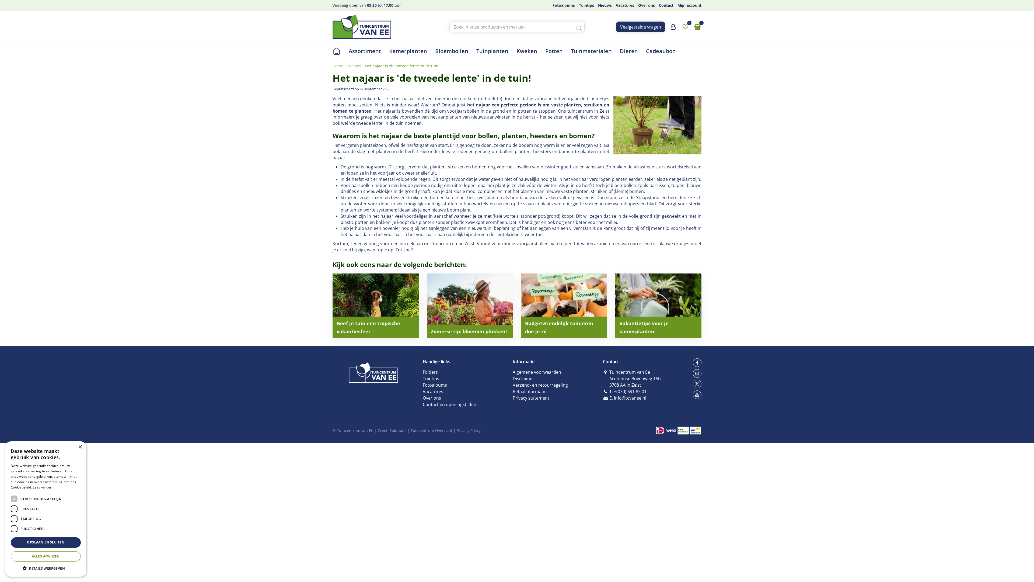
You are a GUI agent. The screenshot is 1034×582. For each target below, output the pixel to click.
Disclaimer (523, 379)
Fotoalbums (435, 385)
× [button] (80, 447)
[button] (46, 568)
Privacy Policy (469, 430)
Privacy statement (531, 398)
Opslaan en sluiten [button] (45, 542)
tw (697, 384)
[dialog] (45, 509)
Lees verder (42, 487)
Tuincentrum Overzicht (431, 430)
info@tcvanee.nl (630, 398)
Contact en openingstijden (449, 404)
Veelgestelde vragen (640, 27)
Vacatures (433, 391)
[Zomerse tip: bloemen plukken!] (470, 305)
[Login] (673, 29)
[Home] (337, 51)
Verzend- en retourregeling (540, 385)
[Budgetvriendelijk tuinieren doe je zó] (564, 305)
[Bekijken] (697, 27)
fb (697, 362)
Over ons (432, 398)
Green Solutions (392, 430)
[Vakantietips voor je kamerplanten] (658, 305)
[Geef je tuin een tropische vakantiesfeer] (376, 305)
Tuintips (431, 379)
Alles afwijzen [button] (46, 556)
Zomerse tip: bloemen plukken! (469, 331)
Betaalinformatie (530, 391)
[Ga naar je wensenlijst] (685, 27)
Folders (430, 372)
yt (697, 394)
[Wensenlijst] (685, 27)
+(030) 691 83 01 (630, 391)
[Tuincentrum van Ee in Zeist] (362, 27)
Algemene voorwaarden (537, 372)
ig (697, 373)
